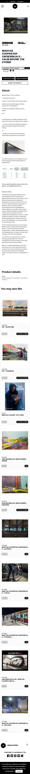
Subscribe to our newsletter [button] (15, 752)
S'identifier (12, 1)
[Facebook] (8, 755)
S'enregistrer (20, 1)
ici (14, 771)
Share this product (15, 83)
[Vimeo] (18, 755)
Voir (26, 466)
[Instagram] (15, 755)
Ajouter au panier (9, 78)
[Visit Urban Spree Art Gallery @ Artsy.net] (22, 755)
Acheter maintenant (22, 78)
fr (6, 1)
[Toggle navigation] (28, 6)
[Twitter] (11, 755)
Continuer (19, 771)
